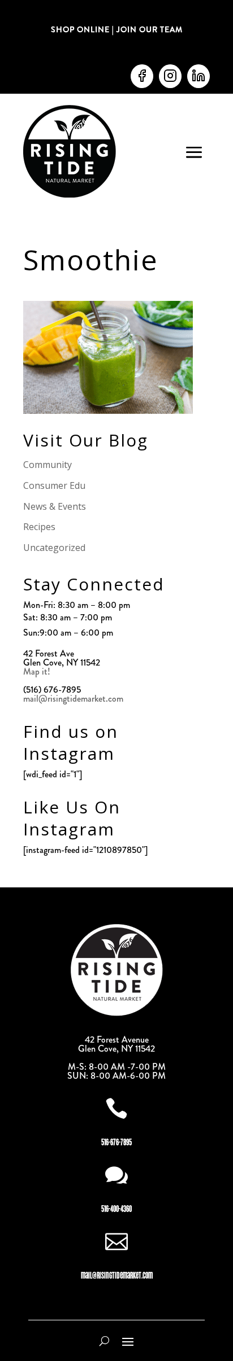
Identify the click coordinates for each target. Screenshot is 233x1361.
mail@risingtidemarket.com (73, 698)
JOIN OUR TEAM (148, 29)
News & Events (54, 506)
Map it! (38, 671)
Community (47, 464)
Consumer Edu (54, 485)
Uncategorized (54, 547)
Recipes (39, 526)
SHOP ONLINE (80, 29)
